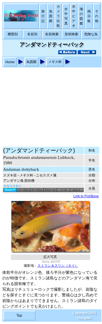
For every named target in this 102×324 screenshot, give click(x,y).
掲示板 (89, 16)
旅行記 (43, 16)
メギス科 (55, 62)
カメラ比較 (58, 16)
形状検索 (71, 34)
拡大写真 (50, 257)
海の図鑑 (81, 16)
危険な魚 (91, 34)
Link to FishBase (86, 196)
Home (10, 62)
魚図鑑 (50, 16)
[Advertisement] (51, 104)
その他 (96, 16)
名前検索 (52, 34)
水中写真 (66, 16)
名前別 (32, 34)
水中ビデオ (73, 16)
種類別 (13, 34)
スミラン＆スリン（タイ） (57, 266)
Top (19, 316)
